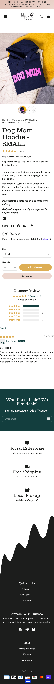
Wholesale (27, 660)
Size (4, 249)
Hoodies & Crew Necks (23, 120)
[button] (41, 16)
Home (5, 120)
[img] (7, 336)
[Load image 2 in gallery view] (31, 110)
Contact (27, 600)
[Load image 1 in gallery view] (22, 110)
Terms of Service (27, 648)
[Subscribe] (48, 419)
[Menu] (5, 16)
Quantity (6, 262)
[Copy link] (31, 226)
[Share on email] (25, 226)
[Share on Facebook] (12, 226)
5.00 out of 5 (34, 296)
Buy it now (27, 276)
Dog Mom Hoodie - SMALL (16, 123)
